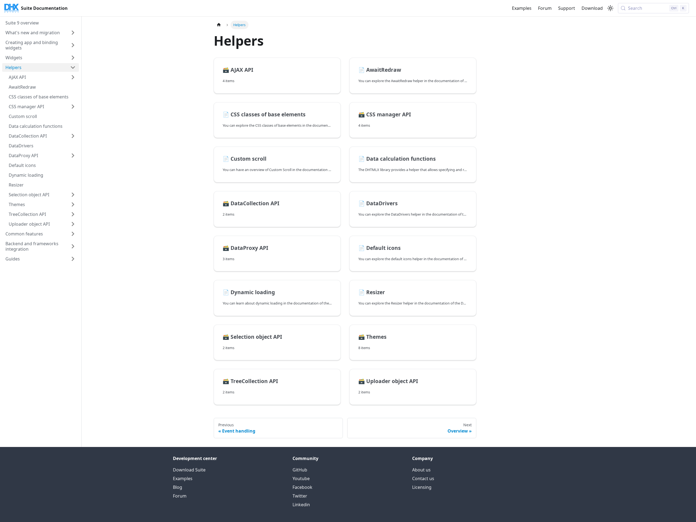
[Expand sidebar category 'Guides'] (73, 258)
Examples (522, 8)
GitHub (300, 470)
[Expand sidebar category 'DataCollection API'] (73, 136)
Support (566, 8)
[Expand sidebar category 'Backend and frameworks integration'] (73, 246)
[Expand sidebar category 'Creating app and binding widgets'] (73, 45)
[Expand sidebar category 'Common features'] (73, 233)
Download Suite (189, 470)
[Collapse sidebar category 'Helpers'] (73, 67)
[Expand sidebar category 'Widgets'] (73, 57)
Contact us (423, 478)
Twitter (300, 496)
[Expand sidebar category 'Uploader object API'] (73, 224)
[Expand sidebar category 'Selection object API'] (73, 194)
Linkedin (301, 505)
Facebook (302, 487)
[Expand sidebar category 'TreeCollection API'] (73, 214)
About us (421, 470)
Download (592, 8)
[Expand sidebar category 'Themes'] (73, 204)
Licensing (421, 487)
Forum (545, 8)
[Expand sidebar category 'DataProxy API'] (73, 155)
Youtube (301, 478)
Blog (177, 487)
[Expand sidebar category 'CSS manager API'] (73, 106)
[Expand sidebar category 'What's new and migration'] (73, 32)
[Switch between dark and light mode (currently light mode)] (610, 8)
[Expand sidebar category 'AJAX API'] (73, 77)
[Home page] (219, 25)
